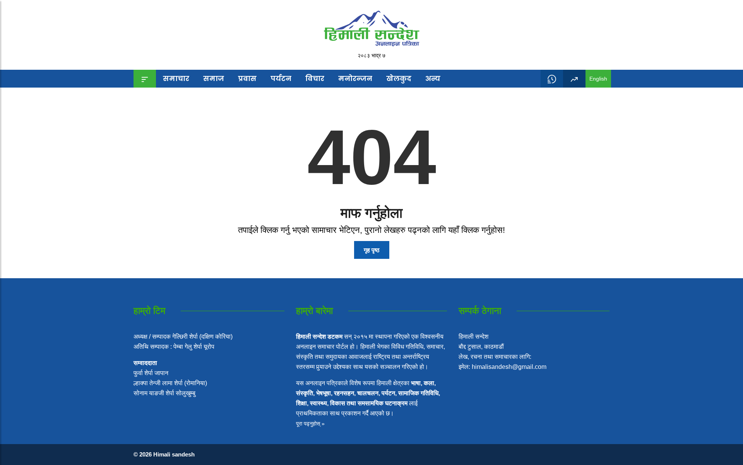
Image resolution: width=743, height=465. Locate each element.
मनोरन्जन (355, 78)
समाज (213, 78)
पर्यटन (280, 78)
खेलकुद (398, 78)
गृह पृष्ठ (372, 250)
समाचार (176, 78)
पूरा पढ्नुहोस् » (310, 423)
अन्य (432, 78)
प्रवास (247, 78)
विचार (314, 78)
